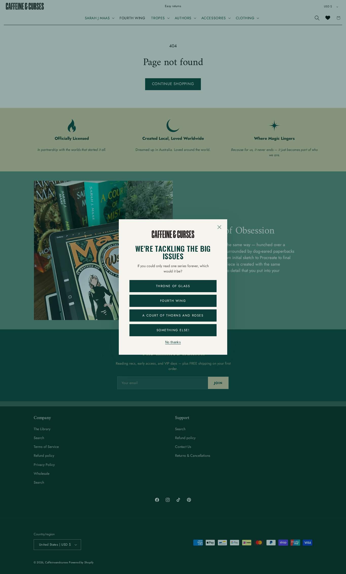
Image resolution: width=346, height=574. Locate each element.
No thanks (173, 342)
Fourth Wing (173, 301)
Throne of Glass (173, 286)
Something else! (173, 330)
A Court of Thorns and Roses (172, 315)
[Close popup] (219, 227)
